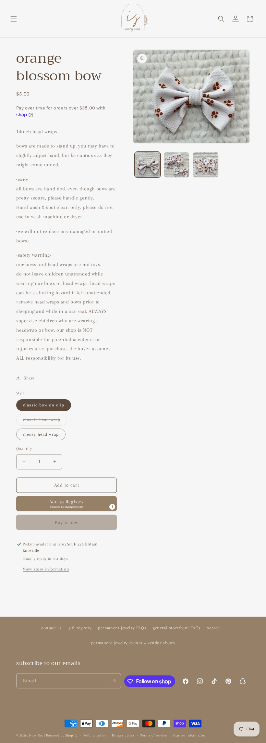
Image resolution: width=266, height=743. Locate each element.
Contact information (189, 735)
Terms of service (153, 735)
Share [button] (29, 378)
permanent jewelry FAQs (122, 627)
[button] (13, 19)
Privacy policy (123, 735)
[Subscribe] (113, 680)
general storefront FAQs (177, 627)
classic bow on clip (43, 405)
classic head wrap (45, 421)
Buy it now (66, 522)
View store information (46, 569)
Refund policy (94, 735)
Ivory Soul (37, 735)
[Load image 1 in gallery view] (148, 165)
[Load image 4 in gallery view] (206, 165)
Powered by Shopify (61, 735)
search (213, 627)
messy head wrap (41, 434)
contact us (51, 627)
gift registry (80, 627)
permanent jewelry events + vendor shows (133, 642)
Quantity (24, 448)
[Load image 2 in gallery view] (177, 165)
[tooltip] (112, 507)
